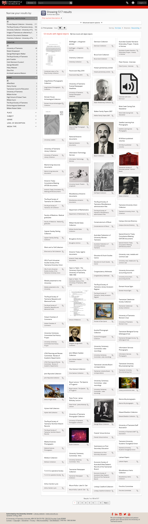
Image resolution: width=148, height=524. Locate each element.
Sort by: (111, 28)
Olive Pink (10, 70)
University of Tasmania (14, 48)
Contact (9, 520)
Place (9, 112)
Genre (9, 119)
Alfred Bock (11, 83)
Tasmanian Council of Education (18, 89)
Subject (10, 115)
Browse (30, 3)
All (7, 21)
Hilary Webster (12, 68)
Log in (141, 3)
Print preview (47, 28)
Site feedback (54, 520)
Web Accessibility (42, 520)
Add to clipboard (63, 71)
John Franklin (11, 59)
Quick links (133, 3)
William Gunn (11, 100)
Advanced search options (91, 23)
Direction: (127, 28)
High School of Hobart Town (16, 97)
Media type (11, 126)
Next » (106, 503)
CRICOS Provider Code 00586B (55, 519)
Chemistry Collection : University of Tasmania (22, 38)
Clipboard (127, 3)
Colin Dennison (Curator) (15, 62)
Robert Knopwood (13, 51)
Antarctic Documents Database (17, 35)
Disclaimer (25, 520)
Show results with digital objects (82, 34)
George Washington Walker (16, 54)
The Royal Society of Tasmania (17, 57)
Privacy (32, 520)
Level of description (16, 122)
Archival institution (16, 18)
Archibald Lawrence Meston (16, 73)
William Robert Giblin (14, 108)
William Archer (12, 94)
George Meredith (12, 65)
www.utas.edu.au (52, 514)
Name (9, 77)
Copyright (16, 520)
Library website (39, 514)
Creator (10, 42)
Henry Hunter (11, 86)
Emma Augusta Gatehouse (16, 105)
